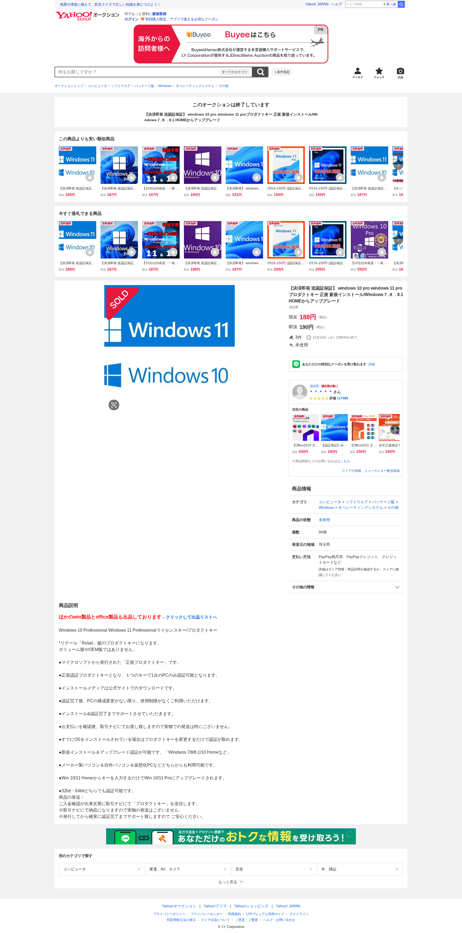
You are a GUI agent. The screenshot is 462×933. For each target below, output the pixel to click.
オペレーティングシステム (195, 86)
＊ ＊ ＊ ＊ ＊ (320, 392)
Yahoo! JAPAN (316, 4)
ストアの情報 (351, 471)
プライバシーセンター (207, 914)
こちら (345, 461)
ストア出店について (215, 920)
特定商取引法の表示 (181, 920)
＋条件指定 (282, 72)
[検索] (401, 4)
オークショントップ (69, 86)
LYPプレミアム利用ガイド (265, 914)
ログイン (131, 19)
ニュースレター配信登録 (382, 471)
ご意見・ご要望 (246, 920)
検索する (260, 72)
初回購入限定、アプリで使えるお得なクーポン (181, 19)
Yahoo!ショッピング (251, 906)
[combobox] (137, 72)
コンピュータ (97, 86)
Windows (165, 86)
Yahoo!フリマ (215, 906)
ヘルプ (337, 4)
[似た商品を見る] (114, 405)
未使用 (324, 520)
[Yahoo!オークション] (88, 13)
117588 (342, 398)
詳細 (371, 364)
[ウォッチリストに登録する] (90, 177)
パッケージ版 (144, 86)
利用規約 (234, 914)
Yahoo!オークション (179, 906)
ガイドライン (299, 914)
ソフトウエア (120, 86)
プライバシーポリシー (169, 914)
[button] (346, 587)
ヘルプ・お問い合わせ (279, 920)
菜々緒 (391, 4)
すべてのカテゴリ (235, 72)
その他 (223, 86)
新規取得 (159, 14)
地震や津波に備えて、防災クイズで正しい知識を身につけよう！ (110, 4)
